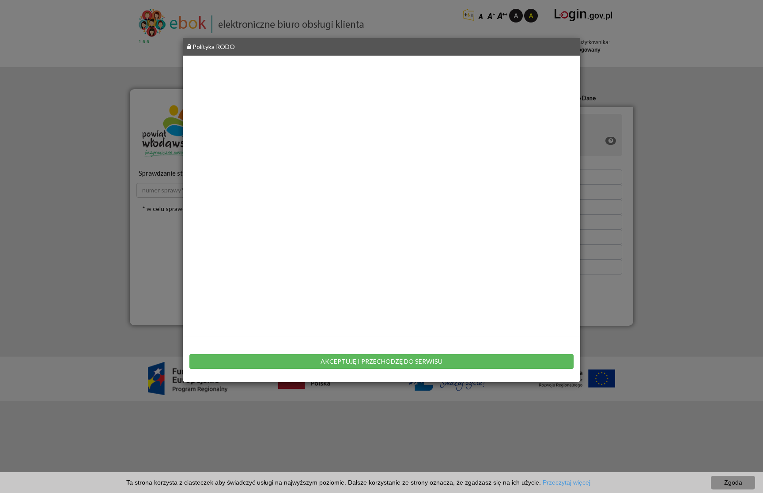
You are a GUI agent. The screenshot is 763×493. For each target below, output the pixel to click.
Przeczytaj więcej (566, 482)
